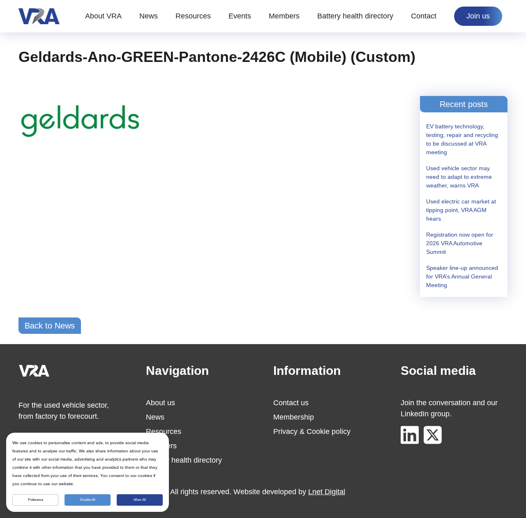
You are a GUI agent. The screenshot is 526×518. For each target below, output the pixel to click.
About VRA (103, 16)
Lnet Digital (326, 492)
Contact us (291, 403)
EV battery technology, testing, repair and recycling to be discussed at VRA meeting (462, 139)
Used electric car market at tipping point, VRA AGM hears (461, 210)
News (148, 16)
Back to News (50, 325)
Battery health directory (355, 16)
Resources (193, 16)
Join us (478, 16)
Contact (423, 16)
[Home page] (39, 16)
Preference (35, 500)
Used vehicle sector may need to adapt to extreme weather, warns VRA (459, 177)
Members (284, 16)
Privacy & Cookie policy (312, 431)
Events (239, 16)
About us (160, 403)
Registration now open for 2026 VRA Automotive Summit (459, 243)
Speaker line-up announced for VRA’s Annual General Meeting (462, 276)
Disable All (87, 500)
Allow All (140, 500)
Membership (293, 417)
